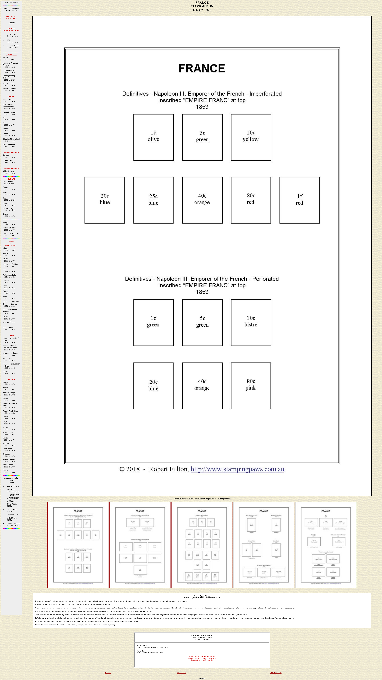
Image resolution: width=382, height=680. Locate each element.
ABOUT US (181, 673)
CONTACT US (276, 673)
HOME (108, 673)
